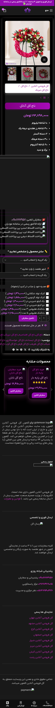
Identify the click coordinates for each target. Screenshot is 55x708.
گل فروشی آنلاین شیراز (41, 640)
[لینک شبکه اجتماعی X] (25, 350)
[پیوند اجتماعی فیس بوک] (29, 350)
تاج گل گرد (12, 344)
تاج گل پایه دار (39, 378)
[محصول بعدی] (41, 98)
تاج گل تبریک (41, 90)
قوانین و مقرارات (12, 498)
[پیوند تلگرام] (14, 350)
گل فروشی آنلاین (39, 86)
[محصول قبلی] (48, 98)
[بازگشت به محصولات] (44, 98)
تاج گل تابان (16, 378)
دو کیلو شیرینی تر (25, 305)
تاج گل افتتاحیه (27, 334)
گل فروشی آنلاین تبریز (41, 646)
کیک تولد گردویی (25, 297)
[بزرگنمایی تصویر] (44, 59)
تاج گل (24, 86)
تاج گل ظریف (37, 344)
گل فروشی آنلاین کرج (42, 629)
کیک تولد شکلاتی (25, 293)
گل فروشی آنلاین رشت (41, 657)
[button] (47, 43)
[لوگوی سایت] (27, 10)
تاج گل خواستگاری (15, 340)
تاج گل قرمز (23, 344)
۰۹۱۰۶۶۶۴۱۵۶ (18, 219)
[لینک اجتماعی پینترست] (21, 350)
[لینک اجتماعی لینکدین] (17, 350)
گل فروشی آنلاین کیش (41, 651)
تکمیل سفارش (28, 318)
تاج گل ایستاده (33, 340)
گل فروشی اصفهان (43, 634)
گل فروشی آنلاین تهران (41, 617)
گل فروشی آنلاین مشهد (40, 623)
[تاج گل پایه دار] (39, 371)
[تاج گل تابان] (15, 371)
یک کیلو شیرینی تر (24, 301)
